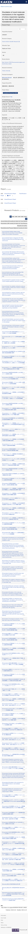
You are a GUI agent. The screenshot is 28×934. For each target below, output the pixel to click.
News (2, 922)
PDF (9, 195)
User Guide (3, 917)
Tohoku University (6, 70)
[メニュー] (26, 2)
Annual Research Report (10, 193)
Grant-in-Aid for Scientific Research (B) (11, 41)
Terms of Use (4, 925)
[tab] (14, 210)
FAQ (2, 920)
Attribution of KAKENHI (6, 927)
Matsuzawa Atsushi (7, 77)
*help (11, 96)
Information (3, 915)
